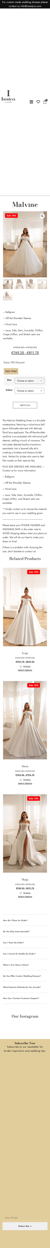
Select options (25, 670)
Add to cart (25, 405)
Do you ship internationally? (16, 931)
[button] (42, 216)
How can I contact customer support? (21, 998)
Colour (9, 390)
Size (9, 380)
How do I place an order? (15, 920)
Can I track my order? (13, 942)
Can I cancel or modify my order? (19, 953)
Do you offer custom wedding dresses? (22, 976)
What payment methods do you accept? (22, 987)
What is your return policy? (16, 964)
